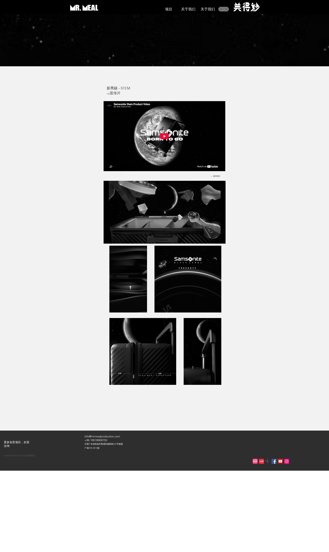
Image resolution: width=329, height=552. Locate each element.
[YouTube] (280, 461)
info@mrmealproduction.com (102, 436)
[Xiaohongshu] (261, 461)
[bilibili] (255, 461)
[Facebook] (274, 461)
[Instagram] (286, 461)
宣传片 (115, 93)
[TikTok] (267, 461)
